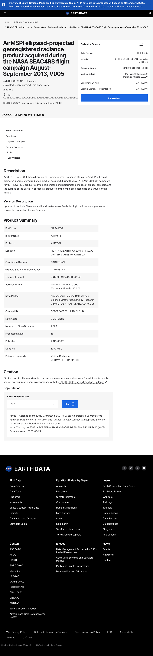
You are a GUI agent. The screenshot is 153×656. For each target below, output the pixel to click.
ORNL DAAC (16, 592)
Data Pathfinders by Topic (72, 480)
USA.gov (27, 637)
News (106, 543)
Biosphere (61, 491)
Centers (15, 543)
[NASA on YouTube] (144, 467)
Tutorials (107, 507)
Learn (106, 480)
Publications (109, 534)
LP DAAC (14, 576)
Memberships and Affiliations (71, 571)
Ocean (59, 518)
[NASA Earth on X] (137, 467)
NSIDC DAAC (17, 586)
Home (6, 22)
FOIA (109, 632)
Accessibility (126, 632)
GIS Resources (110, 523)
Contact (107, 560)
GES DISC (15, 570)
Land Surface (63, 513)
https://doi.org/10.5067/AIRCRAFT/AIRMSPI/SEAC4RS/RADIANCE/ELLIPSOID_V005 (42, 97)
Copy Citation (14, 157)
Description (11, 136)
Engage (60, 543)
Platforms (15, 496)
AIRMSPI (56, 235)
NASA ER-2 (57, 228)
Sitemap (10, 637)
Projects (14, 513)
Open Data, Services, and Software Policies (74, 559)
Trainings (107, 502)
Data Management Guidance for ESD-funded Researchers (76, 551)
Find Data (17, 22)
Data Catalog (31, 22)
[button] (143, 62)
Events (106, 549)
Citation (9, 152)
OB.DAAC (15, 597)
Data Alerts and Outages (23, 518)
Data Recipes (110, 518)
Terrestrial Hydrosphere (68, 534)
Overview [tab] (7, 114)
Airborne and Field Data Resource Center (27, 615)
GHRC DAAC (16, 565)
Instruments (16, 502)
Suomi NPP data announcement (124, 6)
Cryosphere (62, 502)
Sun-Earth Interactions (68, 529)
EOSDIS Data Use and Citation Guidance (81, 382)
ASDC (13, 554)
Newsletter (108, 554)
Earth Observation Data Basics (119, 486)
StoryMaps (108, 529)
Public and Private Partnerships (72, 566)
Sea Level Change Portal (23, 608)
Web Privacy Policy (16, 632)
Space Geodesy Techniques (24, 507)
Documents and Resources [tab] (29, 114)
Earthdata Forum (112, 491)
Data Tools (15, 491)
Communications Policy (87, 632)
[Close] (150, 5)
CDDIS (13, 560)
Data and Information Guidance (50, 632)
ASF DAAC (15, 549)
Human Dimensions (66, 507)
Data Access (114, 98)
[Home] (79, 13)
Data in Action (110, 513)
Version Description (17, 141)
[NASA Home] (68, 13)
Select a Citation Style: (18, 396)
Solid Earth (62, 523)
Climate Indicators (65, 496)
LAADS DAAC (17, 581)
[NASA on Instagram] (130, 467)
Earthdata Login (18, 523)
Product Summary (14, 147)
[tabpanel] (76, 285)
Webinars (108, 496)
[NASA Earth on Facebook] (124, 467)
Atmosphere (62, 486)
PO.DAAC (14, 603)
